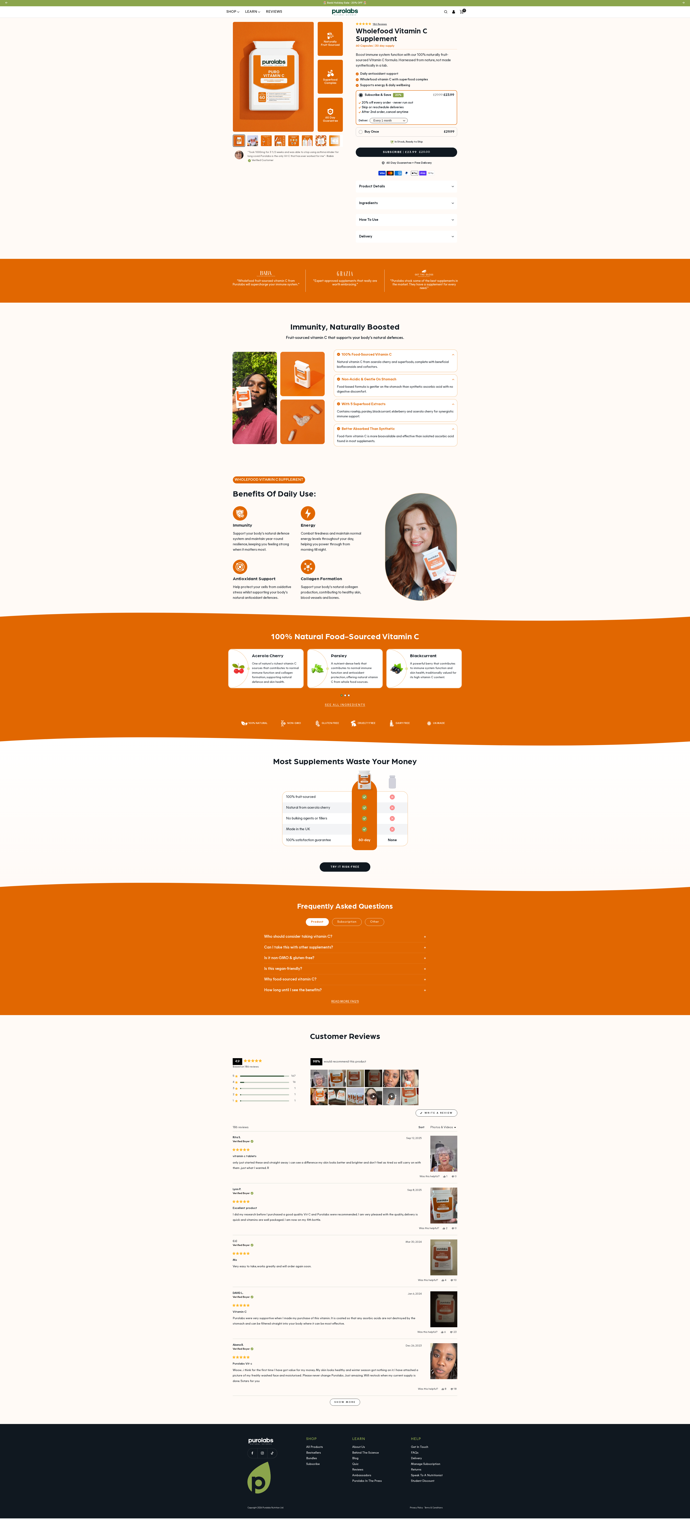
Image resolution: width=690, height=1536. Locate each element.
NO (345, 810)
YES (345, 796)
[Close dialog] (381, 719)
